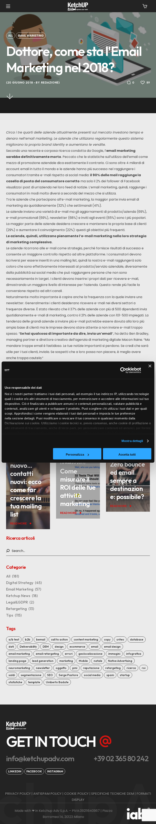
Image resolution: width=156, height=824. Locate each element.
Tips (14, 615)
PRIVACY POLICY (18, 793)
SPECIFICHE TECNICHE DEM (112, 793)
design (59, 646)
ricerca (131, 668)
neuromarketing (19, 668)
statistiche (15, 682)
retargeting (113, 668)
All (10, 36)
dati (11, 646)
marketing (66, 661)
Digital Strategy (24, 582)
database (136, 639)
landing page (17, 661)
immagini (114, 654)
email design (112, 646)
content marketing (86, 639)
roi (143, 668)
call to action (59, 639)
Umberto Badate (57, 682)
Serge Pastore (68, 675)
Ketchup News (22, 595)
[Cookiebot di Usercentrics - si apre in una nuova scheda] (123, 370)
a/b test (14, 639)
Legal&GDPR (20, 602)
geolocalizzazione (90, 654)
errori (69, 654)
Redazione (50, 82)
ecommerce (77, 646)
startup (125, 675)
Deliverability (28, 646)
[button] (145, 6)
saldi (12, 675)
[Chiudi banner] (149, 370)
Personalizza (75, 454)
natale (98, 661)
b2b (27, 639)
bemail (40, 639)
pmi (74, 668)
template (34, 682)
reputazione (91, 668)
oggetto (61, 668)
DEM (46, 646)
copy (107, 639)
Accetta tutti (127, 454)
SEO (50, 675)
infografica (133, 654)
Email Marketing (31, 36)
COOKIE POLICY (76, 793)
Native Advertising (120, 661)
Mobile (83, 661)
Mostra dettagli (132, 441)
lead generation (42, 661)
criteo (120, 639)
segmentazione (31, 675)
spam (110, 675)
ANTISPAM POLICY (47, 793)
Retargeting (20, 608)
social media (92, 675)
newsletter (43, 668)
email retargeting (47, 654)
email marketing (19, 654)
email (94, 646)
